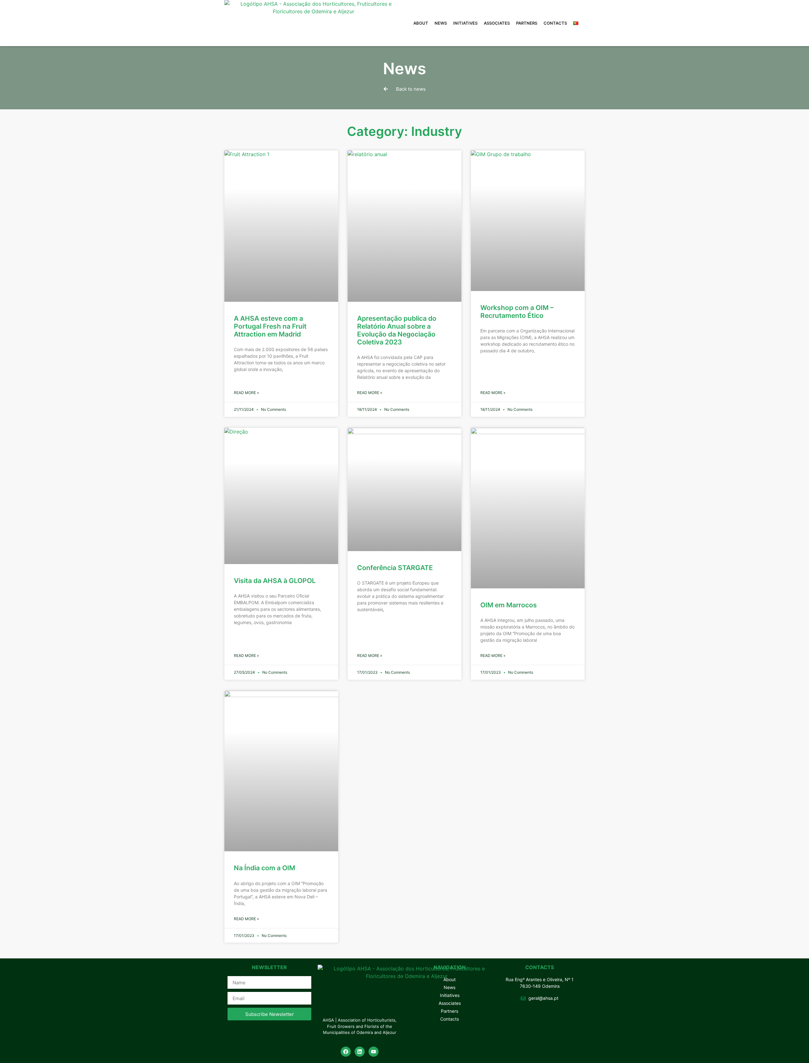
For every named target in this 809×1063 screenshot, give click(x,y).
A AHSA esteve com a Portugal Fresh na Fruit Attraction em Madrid (270, 326)
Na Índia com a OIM (264, 868)
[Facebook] (346, 1052)
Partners (526, 23)
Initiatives (465, 23)
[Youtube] (373, 1052)
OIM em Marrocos (508, 605)
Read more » (246, 392)
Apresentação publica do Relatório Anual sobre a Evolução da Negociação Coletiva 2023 (396, 330)
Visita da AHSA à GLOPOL (275, 581)
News (441, 23)
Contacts (555, 23)
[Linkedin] (360, 1052)
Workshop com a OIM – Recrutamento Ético (517, 311)
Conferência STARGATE (395, 568)
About (420, 23)
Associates (497, 23)
